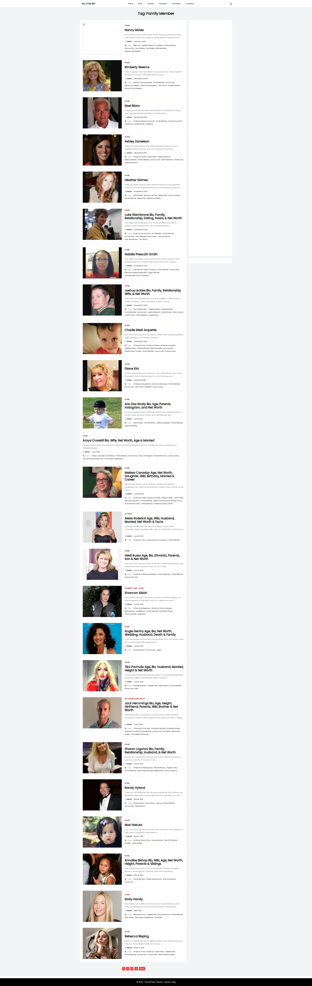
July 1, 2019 (96, 452)
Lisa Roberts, (150, 48)
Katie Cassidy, (178, 312)
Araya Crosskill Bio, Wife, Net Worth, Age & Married (118, 440)
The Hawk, (158, 917)
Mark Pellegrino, (142, 315)
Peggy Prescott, (153, 273)
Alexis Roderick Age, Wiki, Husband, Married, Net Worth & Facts (150, 520)
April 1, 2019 (138, 911)
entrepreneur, (141, 611)
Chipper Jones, (171, 768)
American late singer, (159, 384)
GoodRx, (128, 843)
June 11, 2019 (138, 724)
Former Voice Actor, (175, 121)
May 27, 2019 (138, 836)
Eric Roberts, (158, 45)
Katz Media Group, (166, 611)
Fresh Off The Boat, (170, 840)
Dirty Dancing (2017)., (132, 501)
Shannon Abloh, (130, 614)
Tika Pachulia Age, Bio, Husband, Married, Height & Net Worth (154, 668)
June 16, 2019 (138, 536)
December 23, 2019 (140, 79)
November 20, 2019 (141, 230)
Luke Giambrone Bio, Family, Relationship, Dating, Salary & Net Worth (153, 216)
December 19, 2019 (140, 117)
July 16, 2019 (138, 419)
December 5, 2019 (140, 153)
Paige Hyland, (140, 806)
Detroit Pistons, (164, 686)
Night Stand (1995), (154, 198)
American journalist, (168, 345)
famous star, (129, 48)
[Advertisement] (210, 118)
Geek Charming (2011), (162, 501)
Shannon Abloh (136, 593)
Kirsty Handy (134, 899)
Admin (129, 41)
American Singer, (154, 498)
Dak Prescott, (138, 270)
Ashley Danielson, (164, 157)
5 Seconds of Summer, (141, 728)
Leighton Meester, (131, 426)
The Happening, (147, 504)
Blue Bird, (101, 456)
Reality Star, (179, 160)
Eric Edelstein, (156, 233)
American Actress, (150, 195)
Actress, (94, 456)
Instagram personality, (171, 731)
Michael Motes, (161, 48)
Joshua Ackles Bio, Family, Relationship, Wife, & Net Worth (153, 292)
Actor (140, 3)
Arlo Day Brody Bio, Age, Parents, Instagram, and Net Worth (148, 405)
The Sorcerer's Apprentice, (113, 459)
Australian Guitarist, (158, 728)
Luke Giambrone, (164, 236)
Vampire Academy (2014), (163, 504)
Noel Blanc (132, 106)
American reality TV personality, (145, 157)
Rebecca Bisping (137, 936)
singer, (158, 650)
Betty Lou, (136, 45)
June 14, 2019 (138, 570)
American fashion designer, (161, 608)
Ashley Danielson (137, 141)
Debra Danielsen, (131, 160)
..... (180, 37)
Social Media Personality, (140, 734)
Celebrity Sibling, (147, 45)
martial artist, (153, 955)
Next (142, 968)
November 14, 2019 (140, 266)
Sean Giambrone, (131, 239)
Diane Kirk (132, 369)
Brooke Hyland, (138, 803)
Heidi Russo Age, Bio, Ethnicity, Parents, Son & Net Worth (152, 557)
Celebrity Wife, (152, 686)
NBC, (137, 689)
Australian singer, (173, 728)
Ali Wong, (136, 840)
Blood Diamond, (139, 915)
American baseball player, (143, 768)
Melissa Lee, (141, 198)
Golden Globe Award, (154, 879)
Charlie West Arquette (141, 330)
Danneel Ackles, (167, 309)
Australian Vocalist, (132, 731)
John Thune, (162, 85)
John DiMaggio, (141, 236)
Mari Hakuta (133, 825)
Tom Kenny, (143, 239)
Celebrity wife (131, 588)
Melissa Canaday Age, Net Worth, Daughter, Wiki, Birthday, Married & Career (149, 476)
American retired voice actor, (144, 121)
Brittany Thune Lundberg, (142, 83)
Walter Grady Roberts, (133, 51)
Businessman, (130, 611)
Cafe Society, (179, 498)
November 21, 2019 (140, 191)
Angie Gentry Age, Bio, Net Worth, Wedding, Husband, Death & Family (150, 633)
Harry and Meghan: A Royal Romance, (153, 456)
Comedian (176, 3)
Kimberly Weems (137, 67)
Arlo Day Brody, (149, 423)
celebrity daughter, (163, 423)
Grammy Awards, (169, 879)
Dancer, (159, 803)
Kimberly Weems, (174, 85)
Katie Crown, (152, 236)
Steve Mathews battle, (167, 955)
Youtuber (163, 3)
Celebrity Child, (130, 348)
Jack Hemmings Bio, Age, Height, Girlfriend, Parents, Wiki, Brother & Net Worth (151, 706)
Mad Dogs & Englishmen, (144, 917)
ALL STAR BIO (88, 3)
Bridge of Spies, (167, 498)
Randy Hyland (135, 788)
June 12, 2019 (138, 682)
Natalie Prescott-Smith (141, 254)
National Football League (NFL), (136, 273)
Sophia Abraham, (131, 163)
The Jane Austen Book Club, (93, 459)
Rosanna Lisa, (170, 351)
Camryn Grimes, (174, 195)
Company (189, 3)
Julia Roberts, (140, 48)
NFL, (136, 577)
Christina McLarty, (143, 348)
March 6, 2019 (139, 948)
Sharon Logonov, (171, 771)
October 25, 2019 (140, 380)
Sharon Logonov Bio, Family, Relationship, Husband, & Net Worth (150, 750)
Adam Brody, (138, 423)
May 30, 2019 (138, 799)
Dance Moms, (150, 803)
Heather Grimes (136, 180)
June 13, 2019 (138, 646)
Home (130, 3)
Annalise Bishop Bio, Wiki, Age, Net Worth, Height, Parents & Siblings (154, 862)
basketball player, (139, 686)
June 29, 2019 (139, 494)
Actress (151, 3)
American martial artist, (155, 952)
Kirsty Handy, (129, 917)
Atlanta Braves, (159, 768)
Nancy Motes (134, 30)
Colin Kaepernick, (164, 574)
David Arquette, (156, 348)
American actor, (139, 345)
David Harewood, (164, 915)
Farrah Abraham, (167, 160)
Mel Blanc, (149, 124)
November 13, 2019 (140, 341)
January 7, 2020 (140, 41)
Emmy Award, (168, 348)
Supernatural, (154, 315)
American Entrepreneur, (142, 608)
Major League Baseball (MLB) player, (150, 771)
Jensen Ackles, (166, 312)
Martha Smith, (140, 124)
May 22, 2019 (138, 875)
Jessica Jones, (173, 456)
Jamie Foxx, (129, 882)
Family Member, (170, 45)
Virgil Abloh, (141, 614)
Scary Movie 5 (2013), (132, 504)
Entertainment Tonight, (133, 351)
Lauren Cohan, (130, 315)
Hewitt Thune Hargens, (149, 85)
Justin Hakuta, (137, 843)
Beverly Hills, (162, 195)
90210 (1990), (138, 195)
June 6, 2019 (138, 764)
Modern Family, (176, 501)
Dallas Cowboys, (150, 270)
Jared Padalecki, (154, 312)
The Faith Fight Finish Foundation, (137, 275)
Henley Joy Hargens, (132, 85)
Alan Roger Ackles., (140, 309)
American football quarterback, (145, 574)
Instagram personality (135, 698)
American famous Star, (142, 233)
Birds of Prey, (145, 840)
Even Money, (110, 456)
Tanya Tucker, (157, 387)
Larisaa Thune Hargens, (133, 88)
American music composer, (156, 540)
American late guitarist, (142, 384)
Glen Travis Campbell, (143, 387)
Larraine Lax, (129, 124)
